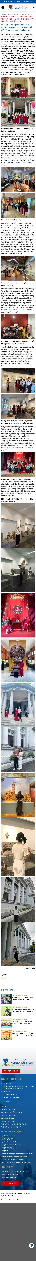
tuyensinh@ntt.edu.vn (10, 1094)
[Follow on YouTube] (17, 1199)
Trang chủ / (6, 14)
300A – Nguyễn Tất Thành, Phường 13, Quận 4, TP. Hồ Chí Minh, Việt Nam (18, 1087)
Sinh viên (15, 14)
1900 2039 (6, 1091)
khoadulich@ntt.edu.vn (25, 2)
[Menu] (2, 7)
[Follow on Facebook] (1, 1199)
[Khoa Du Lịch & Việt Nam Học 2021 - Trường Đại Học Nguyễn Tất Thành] (18, 7)
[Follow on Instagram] (5, 1199)
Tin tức (30, 14)
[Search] (34, 7)
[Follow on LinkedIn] (13, 1199)
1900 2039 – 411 (10, 2)
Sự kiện (23, 14)
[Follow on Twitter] (9, 1199)
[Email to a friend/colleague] (5, 978)
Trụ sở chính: (7, 1083)
